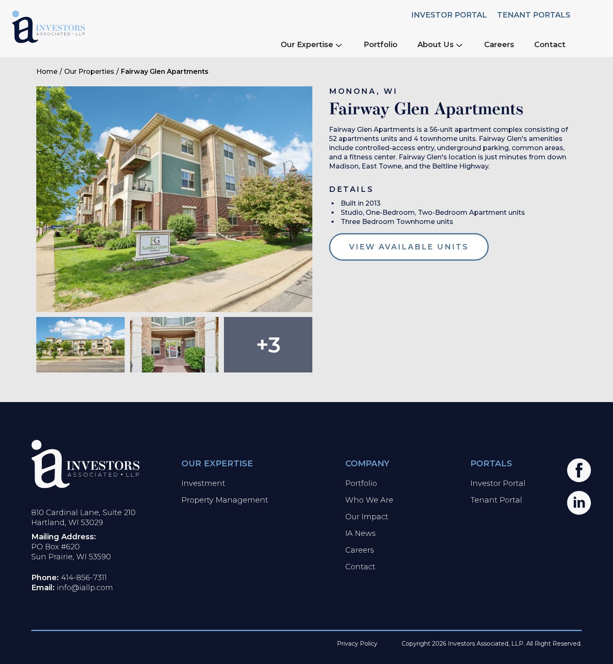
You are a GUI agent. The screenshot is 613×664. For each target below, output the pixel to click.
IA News (360, 533)
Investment (203, 483)
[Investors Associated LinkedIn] (579, 503)
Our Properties (89, 71)
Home (47, 71)
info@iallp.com (85, 587)
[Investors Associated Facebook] (579, 470)
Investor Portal (449, 15)
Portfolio (380, 44)
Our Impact (366, 516)
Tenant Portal (496, 500)
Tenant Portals (533, 15)
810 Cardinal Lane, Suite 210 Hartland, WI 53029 (83, 517)
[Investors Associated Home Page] (85, 464)
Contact (549, 44)
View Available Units (409, 247)
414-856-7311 (84, 577)
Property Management (224, 500)
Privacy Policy (357, 643)
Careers (499, 44)
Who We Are (369, 500)
